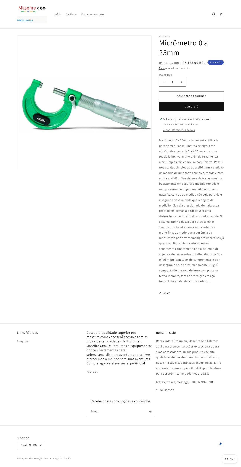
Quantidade (165, 74)
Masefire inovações (34, 458)
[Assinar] (150, 411)
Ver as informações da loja (179, 130)
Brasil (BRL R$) (29, 445)
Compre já (191, 106)
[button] (214, 14)
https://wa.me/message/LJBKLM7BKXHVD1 (185, 382)
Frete (162, 68)
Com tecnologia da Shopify (57, 458)
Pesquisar (23, 341)
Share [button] (166, 293)
